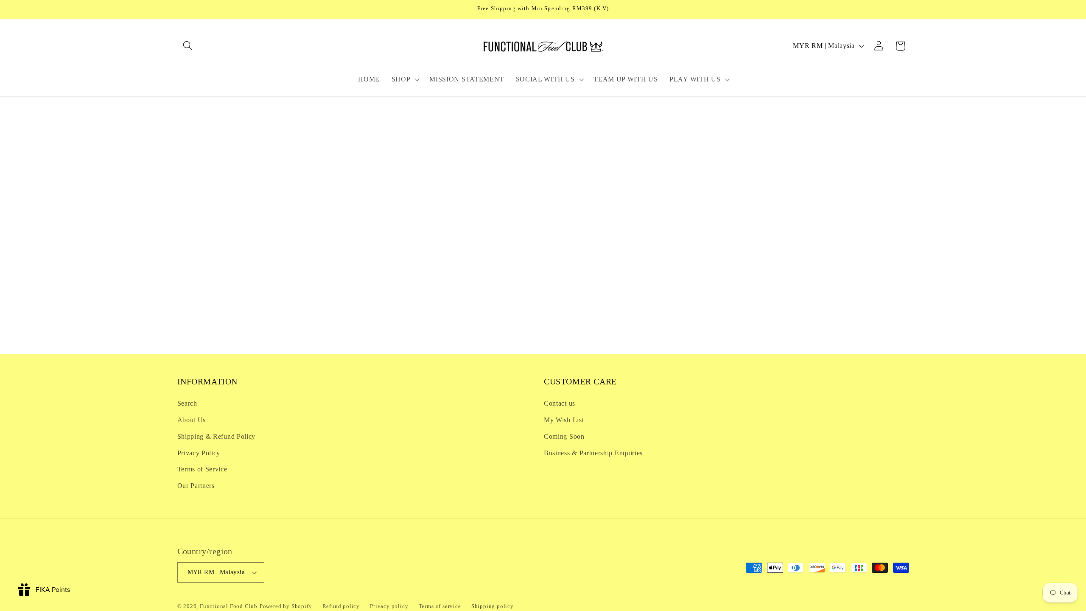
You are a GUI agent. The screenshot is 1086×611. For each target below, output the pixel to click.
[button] (188, 46)
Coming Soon (564, 436)
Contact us (559, 403)
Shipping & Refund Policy (216, 436)
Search (187, 403)
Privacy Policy (199, 453)
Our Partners (196, 485)
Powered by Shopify (286, 606)
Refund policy (341, 606)
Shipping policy (492, 606)
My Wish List (564, 419)
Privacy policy (389, 606)
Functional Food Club (229, 606)
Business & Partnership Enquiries (593, 453)
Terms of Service (202, 469)
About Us (191, 419)
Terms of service (440, 606)
